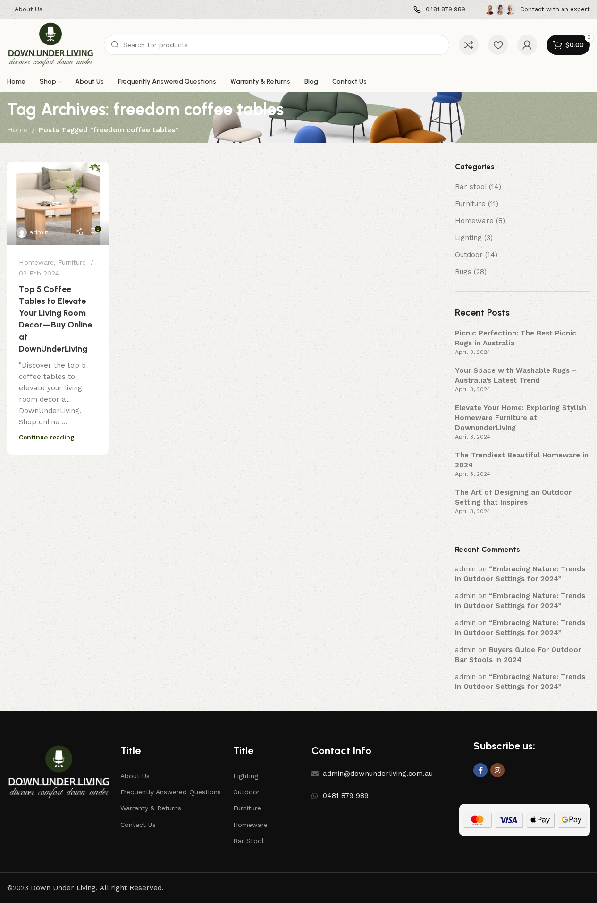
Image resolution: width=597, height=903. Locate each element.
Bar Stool (248, 840)
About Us (135, 776)
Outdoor (469, 254)
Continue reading (47, 437)
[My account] (527, 44)
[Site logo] (50, 44)
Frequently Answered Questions (170, 792)
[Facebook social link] (480, 770)
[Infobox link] (439, 10)
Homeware (36, 262)
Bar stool (471, 186)
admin (39, 232)
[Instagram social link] (497, 770)
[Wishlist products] (498, 44)
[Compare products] (468, 44)
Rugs (463, 271)
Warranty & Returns (150, 808)
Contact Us (138, 824)
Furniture (72, 262)
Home (17, 130)
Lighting (468, 237)
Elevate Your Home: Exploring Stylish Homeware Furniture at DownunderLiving (520, 418)
